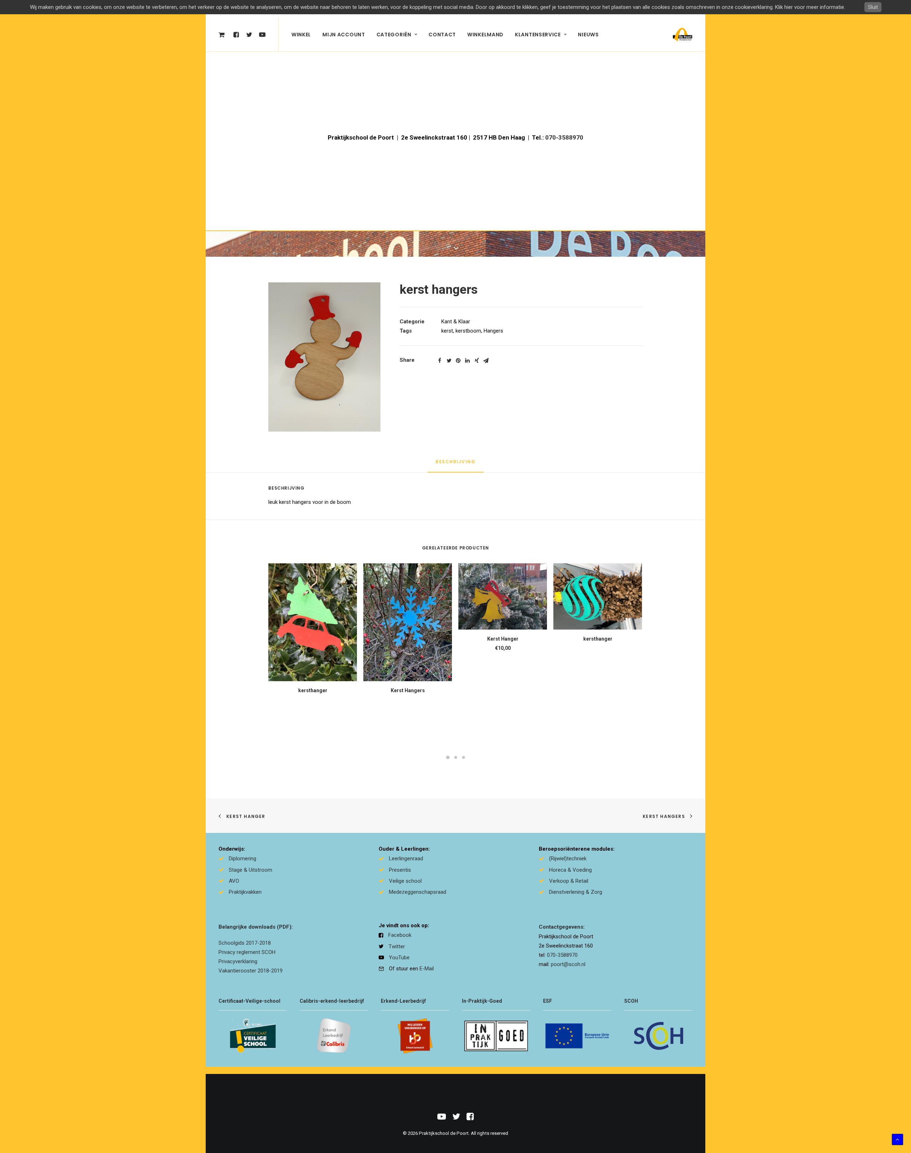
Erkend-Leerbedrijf (403, 1001)
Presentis (400, 870)
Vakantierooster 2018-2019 (250, 970)
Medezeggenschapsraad (417, 892)
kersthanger (312, 690)
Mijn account (343, 34)
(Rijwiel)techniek (567, 858)
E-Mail (427, 968)
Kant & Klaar (455, 321)
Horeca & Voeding (570, 870)
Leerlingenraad (406, 858)
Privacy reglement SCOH (246, 952)
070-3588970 (564, 137)
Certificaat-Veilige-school (249, 1001)
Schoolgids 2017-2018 (244, 943)
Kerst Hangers (408, 690)
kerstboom (468, 331)
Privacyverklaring (237, 961)
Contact (442, 34)
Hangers (493, 331)
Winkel (301, 34)
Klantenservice (538, 34)
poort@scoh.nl (568, 964)
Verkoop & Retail (568, 881)
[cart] (223, 34)
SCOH (631, 1001)
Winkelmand (485, 34)
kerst (447, 331)
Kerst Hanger (502, 639)
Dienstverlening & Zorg (575, 892)
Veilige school (405, 881)
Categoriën (393, 34)
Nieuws (588, 34)
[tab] (455, 465)
